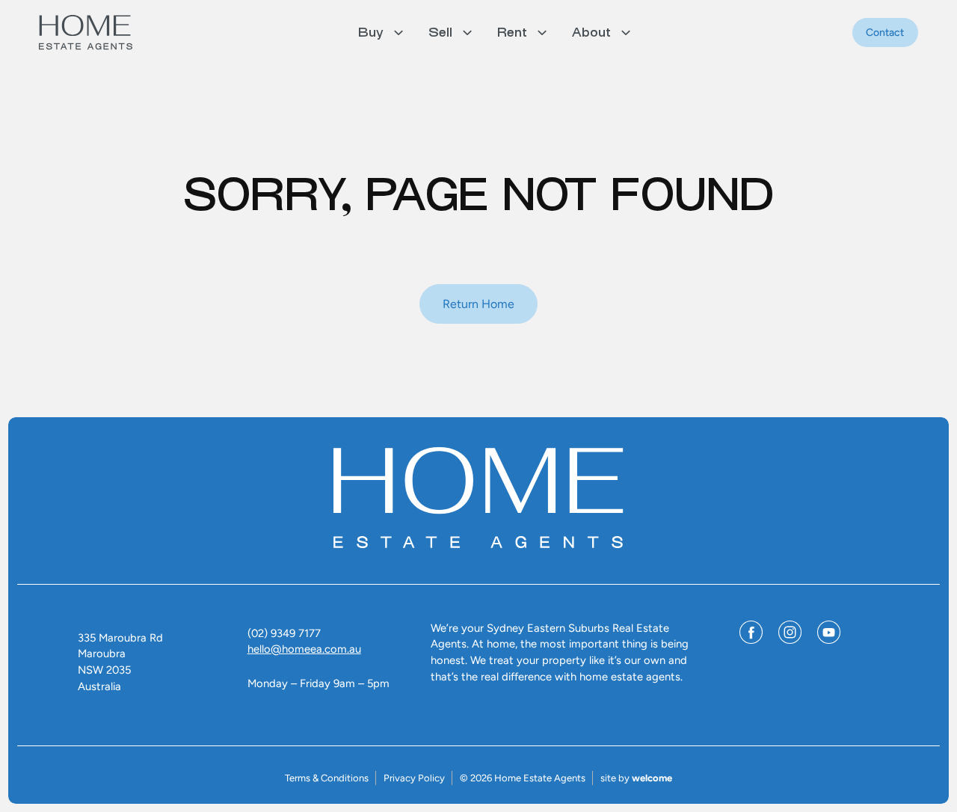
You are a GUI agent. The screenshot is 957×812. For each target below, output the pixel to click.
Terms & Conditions (327, 778)
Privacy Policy (414, 778)
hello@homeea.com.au (304, 649)
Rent (512, 32)
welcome (652, 778)
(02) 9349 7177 (284, 633)
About (591, 32)
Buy (371, 32)
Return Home (478, 304)
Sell (440, 32)
